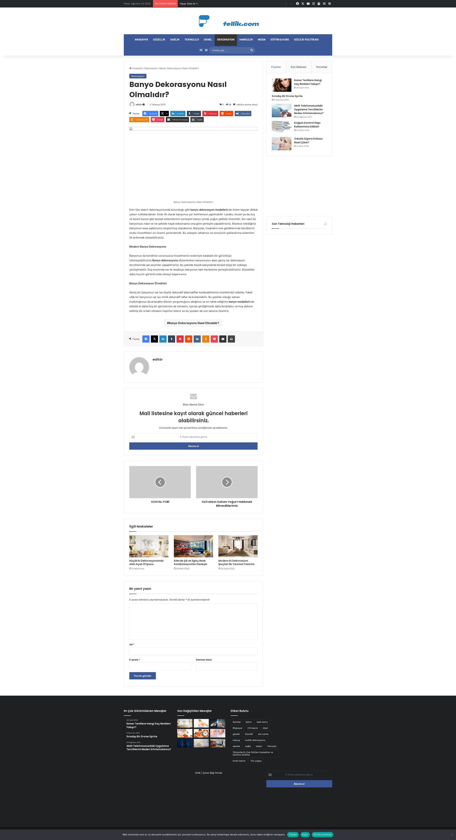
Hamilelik (246, 39)
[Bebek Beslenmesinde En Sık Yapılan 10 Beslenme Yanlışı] (217, 733)
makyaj (236, 740)
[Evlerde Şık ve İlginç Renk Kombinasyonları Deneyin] (193, 546)
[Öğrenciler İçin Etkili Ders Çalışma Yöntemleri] (201, 733)
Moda (262, 39)
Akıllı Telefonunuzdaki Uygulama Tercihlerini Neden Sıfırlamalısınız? (309, 109)
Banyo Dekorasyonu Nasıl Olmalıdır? (194, 323)
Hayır (305, 834)
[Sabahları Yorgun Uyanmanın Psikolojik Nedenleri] (201, 743)
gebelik (236, 734)
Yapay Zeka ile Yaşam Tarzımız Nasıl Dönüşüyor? (206, 3)
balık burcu (262, 722)
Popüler (276, 67)
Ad (131, 644)
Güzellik (159, 39)
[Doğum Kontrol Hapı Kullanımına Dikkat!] (281, 127)
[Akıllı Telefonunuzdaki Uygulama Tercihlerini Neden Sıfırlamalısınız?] (281, 110)
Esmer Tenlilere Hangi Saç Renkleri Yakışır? (308, 82)
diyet (265, 728)
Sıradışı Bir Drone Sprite (287, 96)
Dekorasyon (225, 39)
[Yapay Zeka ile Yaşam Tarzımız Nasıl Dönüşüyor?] (217, 723)
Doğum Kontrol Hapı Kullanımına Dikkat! (307, 124)
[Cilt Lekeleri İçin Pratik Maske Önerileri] (201, 723)
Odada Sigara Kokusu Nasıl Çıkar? (308, 140)
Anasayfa (141, 39)
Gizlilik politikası (306, 39)
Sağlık (175, 39)
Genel (208, 39)
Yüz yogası (255, 760)
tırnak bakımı (239, 760)
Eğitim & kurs (280, 39)
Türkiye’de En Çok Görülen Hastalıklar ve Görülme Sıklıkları (253, 753)
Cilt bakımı (252, 728)
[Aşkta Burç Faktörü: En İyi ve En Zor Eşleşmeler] (184, 743)
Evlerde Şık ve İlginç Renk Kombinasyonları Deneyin (190, 562)
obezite (236, 746)
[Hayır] (451, 834)
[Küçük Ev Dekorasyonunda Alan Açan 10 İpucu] (149, 546)
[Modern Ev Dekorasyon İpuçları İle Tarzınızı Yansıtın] (238, 546)
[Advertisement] (299, 186)
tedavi (259, 746)
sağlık (248, 746)
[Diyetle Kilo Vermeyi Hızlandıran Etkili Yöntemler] (184, 733)
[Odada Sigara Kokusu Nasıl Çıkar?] (281, 143)
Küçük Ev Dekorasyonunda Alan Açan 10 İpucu (146, 562)
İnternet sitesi (204, 659)
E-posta (134, 659)
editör (139, 104)
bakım (249, 722)
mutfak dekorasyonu (255, 740)
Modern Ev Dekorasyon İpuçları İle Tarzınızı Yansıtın (236, 562)
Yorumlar (321, 67)
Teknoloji (192, 39)
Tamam (293, 834)
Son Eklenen (299, 67)
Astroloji (237, 722)
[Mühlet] (228, 21)
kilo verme (263, 734)
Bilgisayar (237, 728)
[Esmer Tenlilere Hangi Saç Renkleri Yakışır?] (281, 85)
